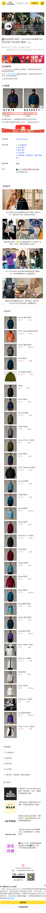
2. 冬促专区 (20, 148)
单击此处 (13, 896)
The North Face (38, 50)
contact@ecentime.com (25, 870)
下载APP (34, 3)
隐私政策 (11, 898)
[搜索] (16, 3)
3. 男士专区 (20, 150)
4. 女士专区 (20, 153)
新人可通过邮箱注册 (10, 74)
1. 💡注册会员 (21, 145)
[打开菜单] (42, 3)
